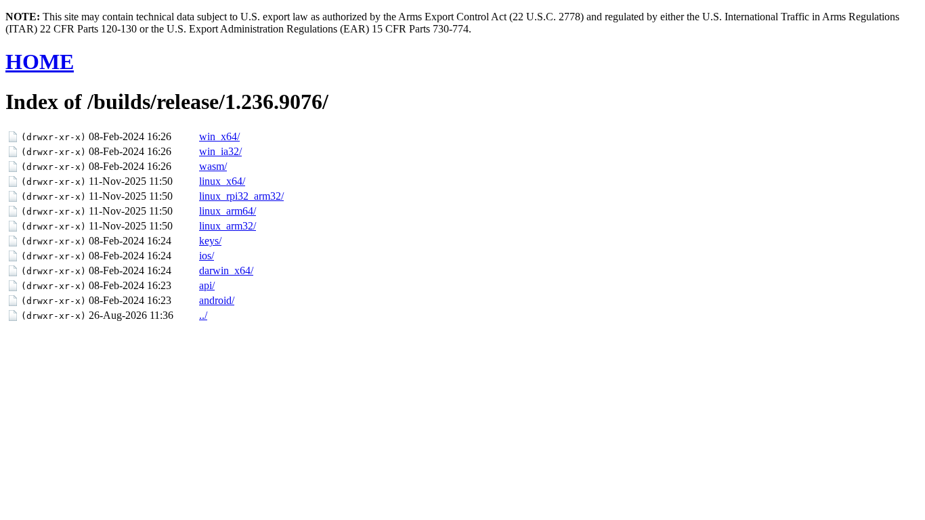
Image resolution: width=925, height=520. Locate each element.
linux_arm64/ (227, 211)
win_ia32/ (220, 151)
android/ (216, 300)
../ (203, 315)
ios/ (206, 255)
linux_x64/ (222, 181)
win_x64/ (219, 136)
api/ (207, 285)
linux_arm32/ (227, 226)
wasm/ (213, 166)
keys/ (210, 240)
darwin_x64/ (226, 270)
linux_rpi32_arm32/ (241, 196)
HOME (39, 61)
